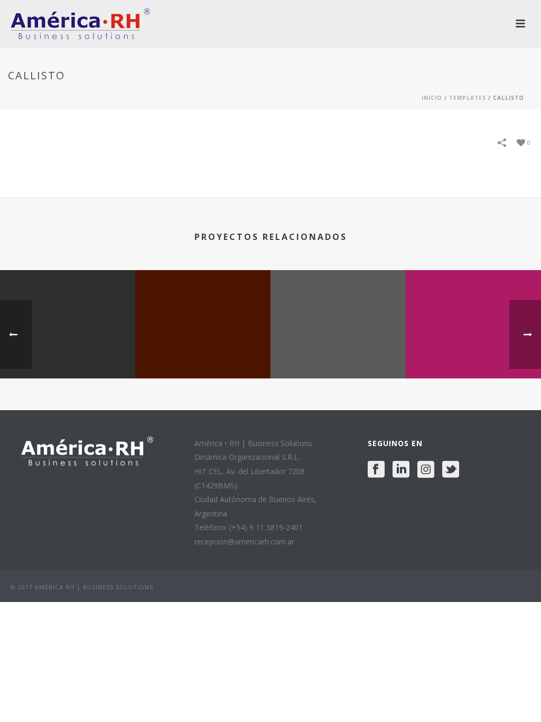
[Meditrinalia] (338, 311)
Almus (68, 351)
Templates (467, 97)
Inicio (432, 97)
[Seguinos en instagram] (425, 470)
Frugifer (473, 351)
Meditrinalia (338, 351)
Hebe (203, 351)
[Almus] (67, 311)
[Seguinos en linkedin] (401, 470)
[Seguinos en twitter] (450, 470)
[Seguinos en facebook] (376, 470)
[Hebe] (202, 311)
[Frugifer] (473, 311)
